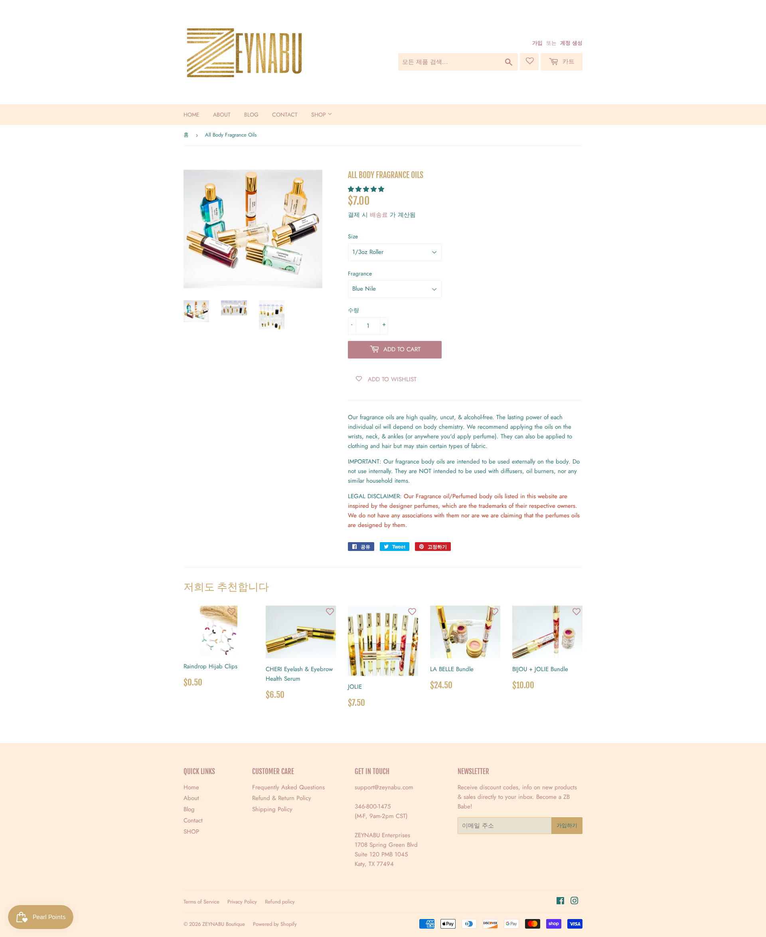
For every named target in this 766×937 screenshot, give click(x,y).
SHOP (319, 115)
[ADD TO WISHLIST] (231, 612)
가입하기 (567, 825)
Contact (285, 115)
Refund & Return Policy (281, 798)
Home (191, 115)
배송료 (379, 214)
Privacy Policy (242, 901)
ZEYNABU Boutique (223, 924)
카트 (567, 61)
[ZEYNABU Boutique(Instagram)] (574, 901)
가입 (537, 43)
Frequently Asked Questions (288, 787)
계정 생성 (571, 43)
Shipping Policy (272, 809)
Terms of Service (201, 901)
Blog (251, 115)
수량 (353, 310)
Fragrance (360, 273)
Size (353, 236)
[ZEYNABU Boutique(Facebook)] (560, 901)
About (222, 115)
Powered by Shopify (275, 924)
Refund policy (280, 901)
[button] (367, 189)
